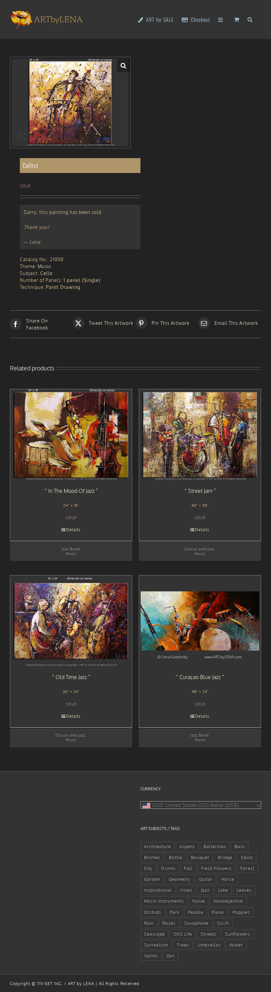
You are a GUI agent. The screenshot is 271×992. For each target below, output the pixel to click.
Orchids (152, 912)
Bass (240, 846)
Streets (208, 934)
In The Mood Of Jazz (71, 491)
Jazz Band (70, 548)
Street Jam (200, 491)
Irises (186, 890)
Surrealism (156, 944)
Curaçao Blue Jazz (200, 677)
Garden (152, 879)
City (148, 868)
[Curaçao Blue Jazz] (200, 621)
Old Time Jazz (71, 677)
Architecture (157, 846)
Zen (170, 955)
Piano (218, 912)
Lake (223, 890)
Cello (46, 273)
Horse (227, 879)
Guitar (206, 879)
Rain (149, 923)
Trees (183, 944)
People (195, 912)
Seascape (154, 934)
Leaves (244, 890)
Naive (198, 901)
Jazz (205, 890)
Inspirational (158, 890)
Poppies (241, 912)
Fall (188, 868)
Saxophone (196, 923)
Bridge (225, 857)
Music (44, 266)
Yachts (151, 955)
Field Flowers (216, 868)
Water (236, 944)
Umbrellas (209, 944)
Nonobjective (228, 901)
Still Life (183, 934)
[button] (250, 19)
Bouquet (200, 857)
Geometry (179, 879)
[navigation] (200, 805)
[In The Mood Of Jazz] (71, 434)
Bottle (175, 857)
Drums (168, 868)
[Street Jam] (200, 434)
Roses (168, 923)
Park (174, 912)
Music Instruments (164, 901)
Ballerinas (215, 846)
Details (73, 529)
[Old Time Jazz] (71, 621)
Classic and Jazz (199, 548)
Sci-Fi (223, 923)
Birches (152, 857)
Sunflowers (237, 934)
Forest (247, 868)
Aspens (187, 846)
